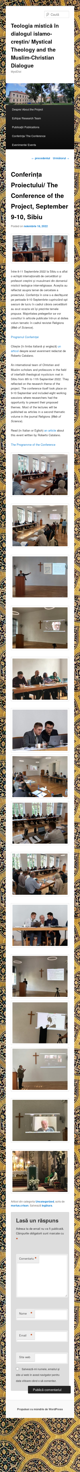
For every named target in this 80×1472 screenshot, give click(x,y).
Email (25, 1335)
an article (50, 430)
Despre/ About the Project (27, 109)
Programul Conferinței (25, 337)
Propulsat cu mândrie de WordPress (40, 1409)
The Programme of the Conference (33, 444)
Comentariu (28, 1258)
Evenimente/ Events (24, 145)
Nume (25, 1313)
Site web (24, 1357)
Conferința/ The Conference (29, 136)
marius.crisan (19, 1205)
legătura (47, 1205)
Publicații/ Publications (25, 127)
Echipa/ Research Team (26, 118)
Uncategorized (45, 1201)
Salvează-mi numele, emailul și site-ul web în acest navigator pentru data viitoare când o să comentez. (38, 1375)
